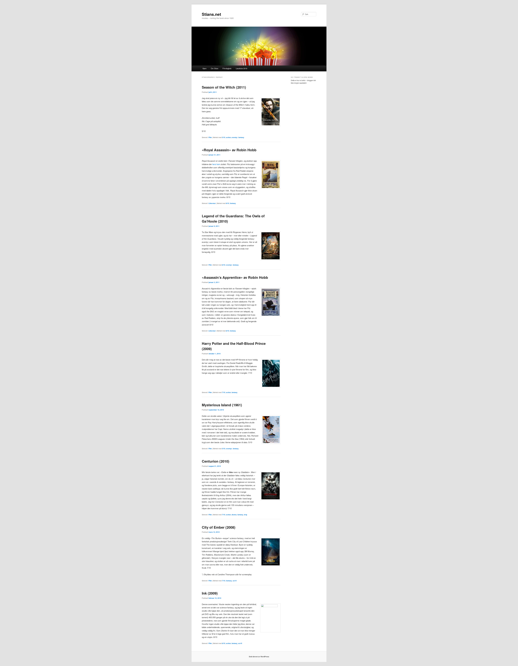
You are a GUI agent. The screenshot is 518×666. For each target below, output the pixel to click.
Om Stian (214, 68)
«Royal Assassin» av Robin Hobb (229, 149)
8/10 (227, 203)
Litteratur (212, 203)
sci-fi (234, 580)
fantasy (241, 137)
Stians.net (211, 14)
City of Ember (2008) (218, 527)
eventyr (235, 137)
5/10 (223, 137)
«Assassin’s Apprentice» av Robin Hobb (235, 277)
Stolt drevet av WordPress (259, 656)
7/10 (223, 392)
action (228, 137)
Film (210, 137)
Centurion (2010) (215, 461)
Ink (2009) (210, 593)
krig (245, 514)
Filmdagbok (226, 68)
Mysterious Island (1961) (222, 404)
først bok (216, 164)
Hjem (204, 68)
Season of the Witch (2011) (224, 87)
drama (234, 514)
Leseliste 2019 (241, 68)
